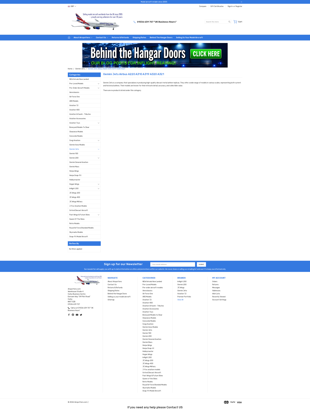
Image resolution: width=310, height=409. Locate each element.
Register (239, 6)
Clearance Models (76, 132)
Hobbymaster (74, 180)
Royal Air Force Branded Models (81, 228)
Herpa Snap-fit (75, 175)
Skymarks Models (76, 232)
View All (180, 300)
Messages (216, 288)
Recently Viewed (218, 297)
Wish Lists (216, 294)
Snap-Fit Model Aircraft (78, 237)
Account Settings (219, 300)
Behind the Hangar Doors (161, 37)
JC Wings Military (75, 202)
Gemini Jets (74, 149)
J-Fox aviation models (78, 206)
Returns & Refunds (120, 37)
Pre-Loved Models (76, 84)
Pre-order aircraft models (79, 88)
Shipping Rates (139, 37)
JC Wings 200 (74, 193)
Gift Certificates (217, 6)
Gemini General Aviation (78, 162)
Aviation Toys (74, 123)
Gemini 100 (73, 154)
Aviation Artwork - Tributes (80, 114)
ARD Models (73, 101)
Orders (214, 282)
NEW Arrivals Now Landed (79, 79)
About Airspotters (82, 37)
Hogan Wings (74, 184)
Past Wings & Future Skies (79, 215)
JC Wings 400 (74, 197)
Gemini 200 (73, 158)
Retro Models (74, 223)
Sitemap (111, 300)
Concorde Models (76, 136)
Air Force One (74, 97)
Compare (202, 6)
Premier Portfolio (184, 297)
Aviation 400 (74, 110)
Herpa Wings (74, 171)
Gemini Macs (74, 167)
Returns (215, 285)
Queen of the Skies (77, 219)
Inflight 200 (73, 188)
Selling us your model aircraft (189, 37)
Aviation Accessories (77, 119)
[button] (155, 55)
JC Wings (180, 288)
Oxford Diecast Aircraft (78, 210)
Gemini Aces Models (77, 145)
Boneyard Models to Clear (79, 127)
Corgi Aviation (74, 140)
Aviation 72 (73, 105)
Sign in (230, 6)
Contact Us (101, 37)
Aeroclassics (74, 92)
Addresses (216, 291)
